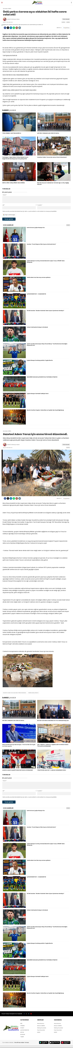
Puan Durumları (41, 1030)
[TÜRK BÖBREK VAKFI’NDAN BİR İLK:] (19, 122)
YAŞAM (22, 1036)
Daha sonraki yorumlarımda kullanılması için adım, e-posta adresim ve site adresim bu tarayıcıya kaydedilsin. (30, 211)
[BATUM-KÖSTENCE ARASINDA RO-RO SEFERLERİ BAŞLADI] (54, 709)
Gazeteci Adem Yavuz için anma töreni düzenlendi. (15, 692)
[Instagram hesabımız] (28, 1014)
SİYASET (22, 1028)
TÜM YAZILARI (66, 19)
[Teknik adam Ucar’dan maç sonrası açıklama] (14, 291)
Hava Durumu (40, 1023)
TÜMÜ (68, 225)
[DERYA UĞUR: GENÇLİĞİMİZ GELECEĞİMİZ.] (19, 171)
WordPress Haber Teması (21, 1042)
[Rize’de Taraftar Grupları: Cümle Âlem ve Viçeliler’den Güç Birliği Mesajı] (14, 424)
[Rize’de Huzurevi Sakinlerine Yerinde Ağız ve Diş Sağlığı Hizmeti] (54, 171)
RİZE (21, 1023)
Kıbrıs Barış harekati (33, 692)
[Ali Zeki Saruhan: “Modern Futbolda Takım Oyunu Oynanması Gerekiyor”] (14, 324)
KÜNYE (38, 1032)
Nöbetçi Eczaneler (41, 1028)
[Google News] (66, 28)
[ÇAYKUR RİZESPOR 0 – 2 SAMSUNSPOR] (14, 308)
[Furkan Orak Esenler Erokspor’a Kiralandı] (14, 341)
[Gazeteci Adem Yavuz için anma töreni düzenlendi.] (54, 146)
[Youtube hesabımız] (31, 1014)
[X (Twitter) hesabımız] (26, 1014)
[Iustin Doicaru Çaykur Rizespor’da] (14, 241)
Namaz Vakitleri (41, 1025)
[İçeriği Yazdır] (19, 28)
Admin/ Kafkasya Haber (13, 19)
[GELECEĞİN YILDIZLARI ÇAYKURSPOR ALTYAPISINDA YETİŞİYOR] (14, 391)
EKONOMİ (22, 1034)
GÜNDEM (22, 1025)
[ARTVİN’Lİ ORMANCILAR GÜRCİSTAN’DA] (54, 122)
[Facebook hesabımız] (24, 1014)
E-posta (40, 205)
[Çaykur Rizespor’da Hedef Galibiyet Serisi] (14, 407)
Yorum (5, 195)
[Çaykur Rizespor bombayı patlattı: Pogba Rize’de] (14, 374)
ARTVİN (22, 1032)
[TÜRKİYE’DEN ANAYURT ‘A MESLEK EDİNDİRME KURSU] (54, 759)
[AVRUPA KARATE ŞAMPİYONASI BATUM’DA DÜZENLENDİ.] (19, 759)
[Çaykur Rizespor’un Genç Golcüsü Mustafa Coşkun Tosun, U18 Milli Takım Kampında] (14, 275)
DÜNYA (63, 22)
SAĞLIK (68, 22)
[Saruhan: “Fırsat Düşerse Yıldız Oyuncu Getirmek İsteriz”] (14, 258)
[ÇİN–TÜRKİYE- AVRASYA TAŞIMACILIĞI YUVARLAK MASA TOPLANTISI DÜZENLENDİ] (54, 733)
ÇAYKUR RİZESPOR (24, 1030)
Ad (4, 205)
